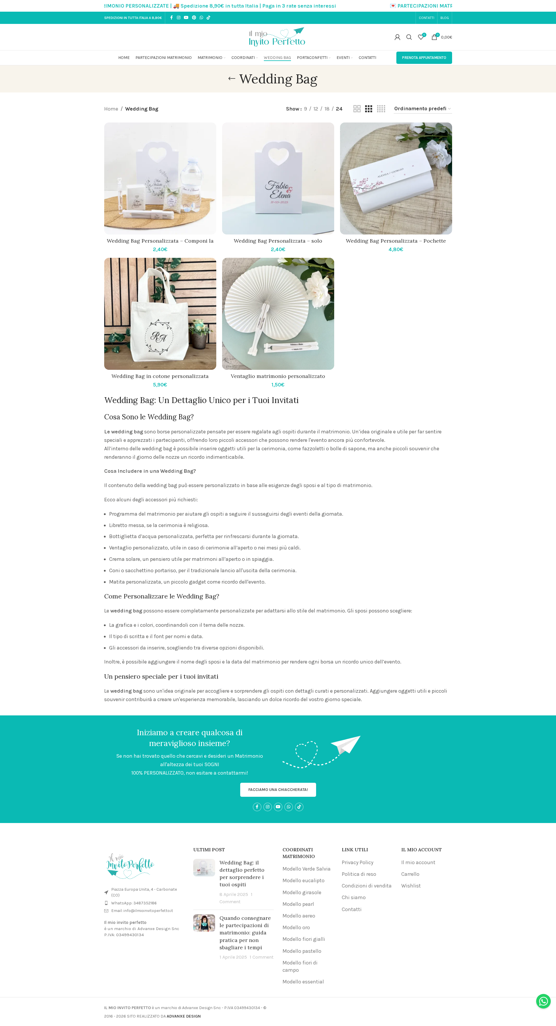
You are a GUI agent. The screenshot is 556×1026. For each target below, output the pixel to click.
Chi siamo (354, 897)
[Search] (409, 37)
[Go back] (231, 79)
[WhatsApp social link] (201, 18)
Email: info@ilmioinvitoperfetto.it (142, 910)
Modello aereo (299, 916)
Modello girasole (302, 892)
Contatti (352, 909)
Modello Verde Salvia (307, 869)
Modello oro (296, 927)
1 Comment (261, 957)
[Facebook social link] (171, 18)
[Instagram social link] (178, 18)
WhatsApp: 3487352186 (134, 903)
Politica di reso (359, 874)
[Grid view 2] (356, 109)
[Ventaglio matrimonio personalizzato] (278, 314)
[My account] (397, 37)
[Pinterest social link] (194, 18)
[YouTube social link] (186, 18)
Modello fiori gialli (304, 939)
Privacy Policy (357, 862)
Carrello (410, 874)
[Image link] (130, 865)
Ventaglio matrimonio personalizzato (278, 376)
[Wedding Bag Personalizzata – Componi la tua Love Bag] (160, 178)
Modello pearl (298, 904)
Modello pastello (302, 951)
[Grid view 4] (381, 109)
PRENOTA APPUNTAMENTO (424, 57)
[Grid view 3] (368, 109)
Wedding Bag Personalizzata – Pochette (396, 240)
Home (111, 109)
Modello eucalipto (304, 880)
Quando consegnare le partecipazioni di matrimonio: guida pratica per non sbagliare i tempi (245, 933)
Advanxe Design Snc (158, 928)
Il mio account (418, 862)
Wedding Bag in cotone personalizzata (160, 376)
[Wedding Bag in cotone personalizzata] (160, 314)
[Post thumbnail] (204, 882)
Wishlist (411, 886)
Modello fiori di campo (300, 966)
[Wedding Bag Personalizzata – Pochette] (396, 178)
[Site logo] (278, 36)
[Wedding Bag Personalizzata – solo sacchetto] (278, 178)
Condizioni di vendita (367, 886)
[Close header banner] (548, 6)
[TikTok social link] (208, 18)
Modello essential (303, 981)
